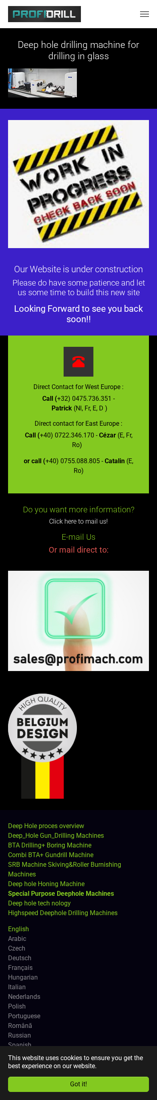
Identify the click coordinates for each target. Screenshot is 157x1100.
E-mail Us (78, 537)
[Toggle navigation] (144, 14)
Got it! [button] (78, 1084)
